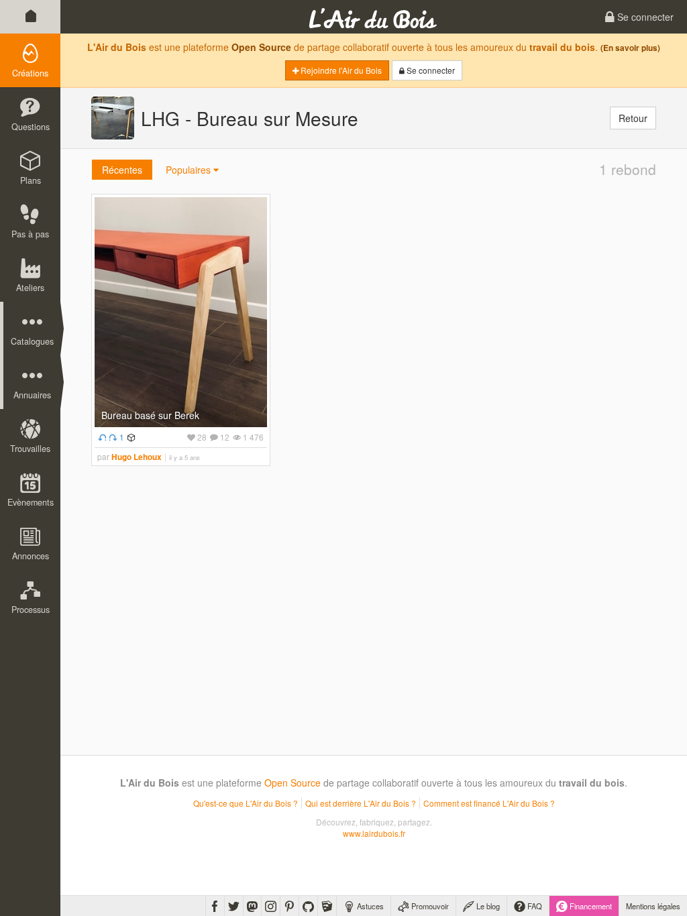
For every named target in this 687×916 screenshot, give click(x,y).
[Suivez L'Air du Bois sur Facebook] (215, 906)
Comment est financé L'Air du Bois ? (489, 803)
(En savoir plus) (630, 48)
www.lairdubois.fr (374, 833)
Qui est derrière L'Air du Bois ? (360, 803)
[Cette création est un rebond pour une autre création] (100, 437)
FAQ (533, 906)
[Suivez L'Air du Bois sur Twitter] (234, 906)
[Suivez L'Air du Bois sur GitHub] (308, 906)
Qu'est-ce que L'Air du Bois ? (245, 803)
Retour (633, 118)
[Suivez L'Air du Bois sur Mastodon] (252, 906)
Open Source (261, 47)
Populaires (189, 169)
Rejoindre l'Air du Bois (340, 70)
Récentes (122, 169)
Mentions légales (653, 906)
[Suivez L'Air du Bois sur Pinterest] (289, 906)
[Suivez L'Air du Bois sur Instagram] (271, 906)
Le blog (487, 906)
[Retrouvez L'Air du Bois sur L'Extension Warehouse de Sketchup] (327, 906)
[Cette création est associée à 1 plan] (130, 437)
